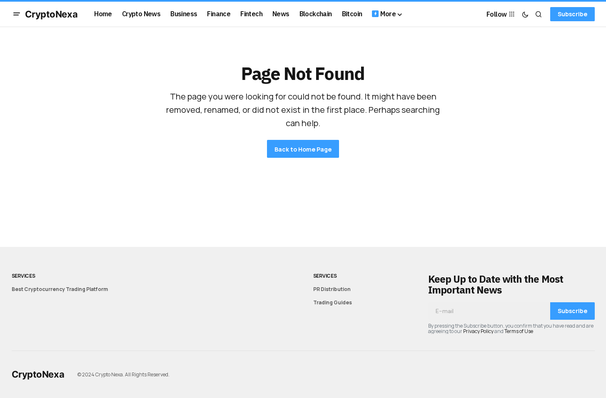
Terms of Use (518, 331)
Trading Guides (332, 302)
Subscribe (572, 14)
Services (23, 275)
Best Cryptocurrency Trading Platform (60, 289)
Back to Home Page (303, 149)
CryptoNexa (51, 14)
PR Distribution (332, 289)
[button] (17, 14)
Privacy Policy (478, 331)
